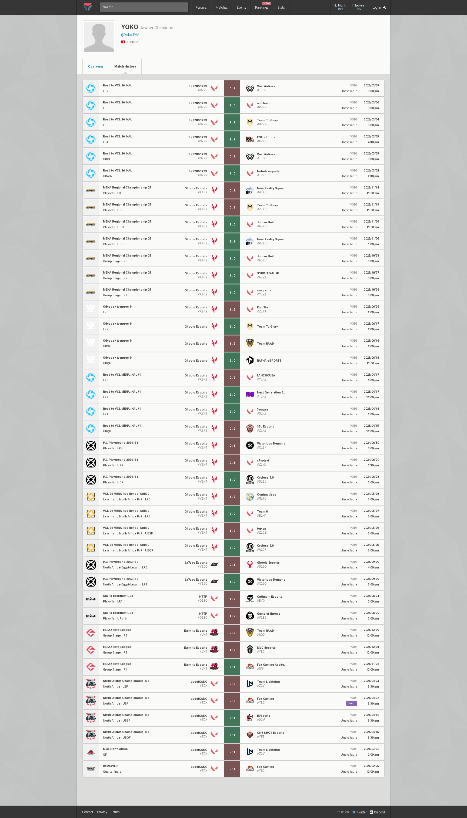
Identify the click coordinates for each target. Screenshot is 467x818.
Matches (222, 7)
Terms (115, 812)
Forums (201, 7)
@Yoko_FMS (130, 34)
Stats (281, 7)
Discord (379, 812)
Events (241, 7)
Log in (377, 7)
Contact (87, 812)
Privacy (102, 812)
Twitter (361, 812)
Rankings (262, 5)
